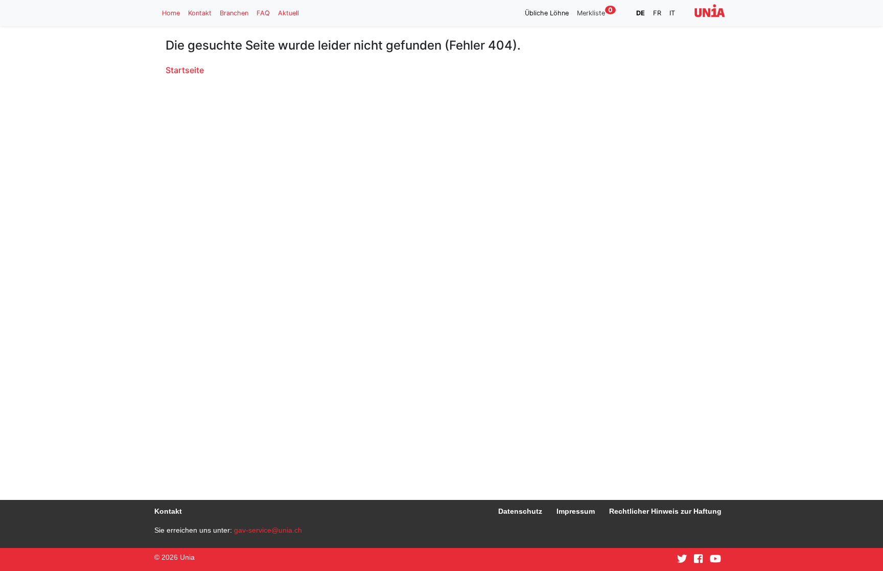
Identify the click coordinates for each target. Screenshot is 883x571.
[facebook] (698, 559)
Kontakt (200, 13)
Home (171, 13)
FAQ (263, 13)
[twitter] (682, 559)
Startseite (185, 70)
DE (640, 13)
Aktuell (288, 13)
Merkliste (595, 12)
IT (672, 13)
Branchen (234, 13)
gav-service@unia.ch (268, 530)
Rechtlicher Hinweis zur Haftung (665, 511)
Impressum (575, 511)
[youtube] (715, 559)
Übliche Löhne (547, 13)
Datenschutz (520, 511)
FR (657, 13)
